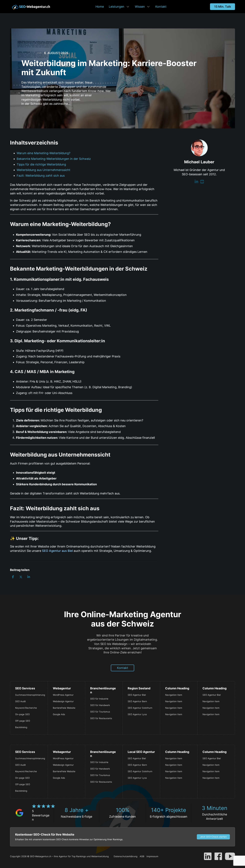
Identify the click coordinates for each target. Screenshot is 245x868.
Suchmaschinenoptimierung (29, 695)
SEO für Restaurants (101, 718)
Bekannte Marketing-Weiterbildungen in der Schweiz (54, 158)
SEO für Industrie (99, 698)
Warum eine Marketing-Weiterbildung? (43, 153)
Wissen (140, 6)
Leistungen (116, 6)
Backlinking (21, 727)
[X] (21, 577)
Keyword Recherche (26, 708)
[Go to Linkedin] (196, 182)
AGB (142, 856)
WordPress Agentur (63, 695)
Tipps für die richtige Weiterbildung (41, 164)
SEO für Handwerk (100, 705)
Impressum (152, 856)
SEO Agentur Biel (137, 695)
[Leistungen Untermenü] (128, 7)
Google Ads (59, 714)
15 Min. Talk (222, 6)
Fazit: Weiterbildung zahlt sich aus (41, 175)
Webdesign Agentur (63, 701)
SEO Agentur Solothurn (140, 708)
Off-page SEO (22, 720)
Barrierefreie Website (64, 708)
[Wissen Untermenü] (148, 7)
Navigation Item (173, 695)
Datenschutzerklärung (125, 856)
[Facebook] (13, 577)
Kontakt (160, 6)
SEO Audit (20, 701)
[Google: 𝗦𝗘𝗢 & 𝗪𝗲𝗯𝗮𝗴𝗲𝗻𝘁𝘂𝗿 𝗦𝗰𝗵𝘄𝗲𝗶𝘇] (19, 812)
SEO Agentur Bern (137, 701)
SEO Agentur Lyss (137, 714)
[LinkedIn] (29, 577)
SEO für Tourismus (100, 711)
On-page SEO (22, 714)
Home (100, 6)
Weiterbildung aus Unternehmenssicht (43, 170)
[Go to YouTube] (202, 182)
